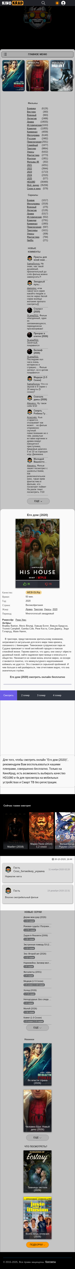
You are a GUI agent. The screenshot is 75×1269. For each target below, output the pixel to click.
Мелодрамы (33, 203)
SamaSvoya (33, 263)
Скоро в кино (34, 188)
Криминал (32, 131)
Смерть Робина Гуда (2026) (41, 413)
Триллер (38, 609)
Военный (31, 115)
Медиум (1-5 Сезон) (40, 378)
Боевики (31, 108)
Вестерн (31, 111)
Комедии (31, 220)
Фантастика (33, 155)
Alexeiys (31, 403)
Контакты (50, 1261)
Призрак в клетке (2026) (41, 335)
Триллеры (32, 230)
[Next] (71, 76)
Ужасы (47, 609)
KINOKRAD (12, 3)
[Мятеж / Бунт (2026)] (61, 76)
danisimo (31, 288)
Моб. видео (33, 185)
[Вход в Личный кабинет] (63, 3)
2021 (29, 165)
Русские (31, 138)
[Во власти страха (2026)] (13, 76)
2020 (54, 609)
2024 (29, 175)
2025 (29, 178)
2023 (29, 172)
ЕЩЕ (36, 1027)
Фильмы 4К (33, 162)
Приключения (34, 141)
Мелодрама (33, 135)
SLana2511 (32, 315)
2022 (29, 168)
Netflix (30, 240)
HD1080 (31, 182)
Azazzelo (31, 417)
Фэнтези (31, 158)
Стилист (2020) (38, 310)
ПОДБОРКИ (36, 1244)
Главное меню (37, 54)
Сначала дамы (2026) (40, 398)
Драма (29, 609)
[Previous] (4, 76)
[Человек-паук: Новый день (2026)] (37, 76)
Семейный (32, 145)
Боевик (31, 200)
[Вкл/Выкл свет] (4, 797)
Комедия (31, 128)
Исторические (34, 125)
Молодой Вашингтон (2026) (40, 462)
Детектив (32, 118)
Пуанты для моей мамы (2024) (40, 260)
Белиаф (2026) (38, 351)
